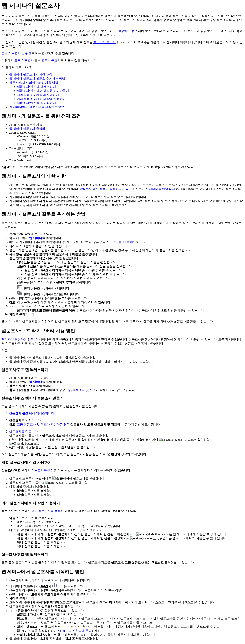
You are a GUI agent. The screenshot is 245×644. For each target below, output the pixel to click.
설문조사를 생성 (42, 470)
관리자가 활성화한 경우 (18, 339)
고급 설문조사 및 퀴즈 (16, 53)
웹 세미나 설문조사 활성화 (27, 128)
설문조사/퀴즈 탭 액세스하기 (36, 86)
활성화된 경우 (127, 31)
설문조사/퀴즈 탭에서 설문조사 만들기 (43, 90)
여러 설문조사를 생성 (45, 510)
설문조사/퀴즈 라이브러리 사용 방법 (33, 82)
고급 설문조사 (50, 60)
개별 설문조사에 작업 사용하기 (38, 94)
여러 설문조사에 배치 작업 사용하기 (41, 98)
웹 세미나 (35, 238)
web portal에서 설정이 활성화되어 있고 (105, 188)
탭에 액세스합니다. (32, 413)
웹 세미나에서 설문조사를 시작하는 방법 (36, 106)
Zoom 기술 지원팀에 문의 (74, 630)
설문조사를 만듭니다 (23, 431)
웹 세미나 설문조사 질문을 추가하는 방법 (37, 78)
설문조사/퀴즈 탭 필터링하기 (36, 102)
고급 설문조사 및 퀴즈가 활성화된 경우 (43, 424)
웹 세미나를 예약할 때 (160, 188)
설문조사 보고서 (104, 42)
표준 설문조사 (24, 60)
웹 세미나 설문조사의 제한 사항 (30, 74)
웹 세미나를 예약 (124, 242)
